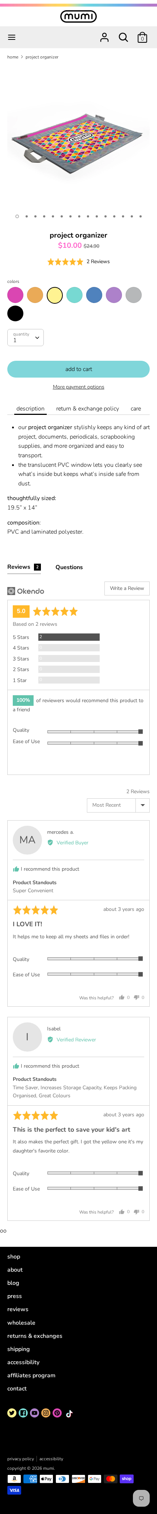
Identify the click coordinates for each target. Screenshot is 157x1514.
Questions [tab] (69, 567)
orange (35, 295)
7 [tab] (70, 216)
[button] (78, 261)
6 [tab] (62, 216)
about (15, 1270)
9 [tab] (88, 216)
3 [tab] (35, 216)
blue (94, 295)
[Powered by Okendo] (25, 591)
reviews (17, 1309)
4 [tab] (44, 216)
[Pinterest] (57, 1413)
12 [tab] (114, 216)
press (14, 1296)
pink (15, 295)
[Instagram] (45, 1413)
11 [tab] (105, 216)
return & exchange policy (87, 409)
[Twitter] (11, 1413)
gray (134, 295)
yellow (55, 295)
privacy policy (20, 1459)
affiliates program (31, 1375)
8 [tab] (79, 216)
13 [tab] (123, 216)
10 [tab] (97, 216)
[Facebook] (23, 1413)
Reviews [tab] (23, 567)
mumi (48, 1468)
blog (13, 1283)
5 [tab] (53, 216)
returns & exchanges (34, 1336)
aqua (74, 295)
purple (114, 295)
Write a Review (127, 588)
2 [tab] (27, 216)
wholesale (21, 1323)
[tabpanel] (78, 137)
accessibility (23, 1362)
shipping (18, 1349)
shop (13, 1257)
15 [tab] (140, 216)
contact (17, 1389)
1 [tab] (17, 216)
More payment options (78, 386)
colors (13, 281)
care (136, 409)
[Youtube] (34, 1413)
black (15, 314)
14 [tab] (132, 216)
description (30, 409)
